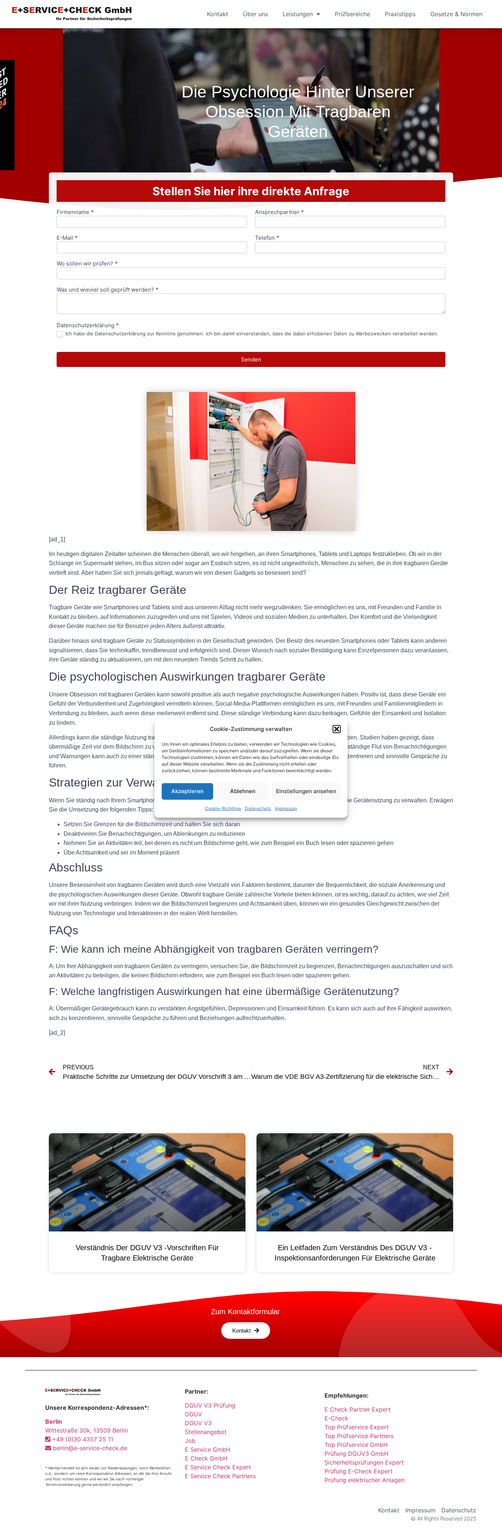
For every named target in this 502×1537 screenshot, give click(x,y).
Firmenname (75, 212)
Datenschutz (258, 808)
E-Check (336, 1418)
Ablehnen (242, 791)
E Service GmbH (207, 1449)
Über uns (255, 14)
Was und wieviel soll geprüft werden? (107, 290)
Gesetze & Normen (456, 14)
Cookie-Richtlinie (223, 808)
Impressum (286, 808)
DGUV (193, 1414)
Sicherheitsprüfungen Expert (364, 1462)
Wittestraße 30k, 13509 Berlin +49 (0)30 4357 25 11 (86, 1430)
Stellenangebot (206, 1432)
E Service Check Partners (220, 1476)
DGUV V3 (198, 1423)
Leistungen (298, 14)
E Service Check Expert (220, 1467)
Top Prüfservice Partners (359, 1436)
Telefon (267, 238)
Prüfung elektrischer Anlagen (364, 1480)
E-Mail (67, 238)
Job (190, 1440)
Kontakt (217, 14)
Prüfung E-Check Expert (358, 1471)
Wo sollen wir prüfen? (87, 264)
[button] (336, 729)
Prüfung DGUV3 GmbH (356, 1453)
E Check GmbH (206, 1458)
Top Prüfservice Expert (356, 1427)
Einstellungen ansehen (306, 791)
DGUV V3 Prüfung (210, 1405)
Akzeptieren (187, 791)
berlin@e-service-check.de (89, 1448)
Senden (251, 359)
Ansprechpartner (279, 212)
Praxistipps (400, 14)
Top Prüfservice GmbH (356, 1444)
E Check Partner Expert (357, 1409)
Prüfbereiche (352, 14)
